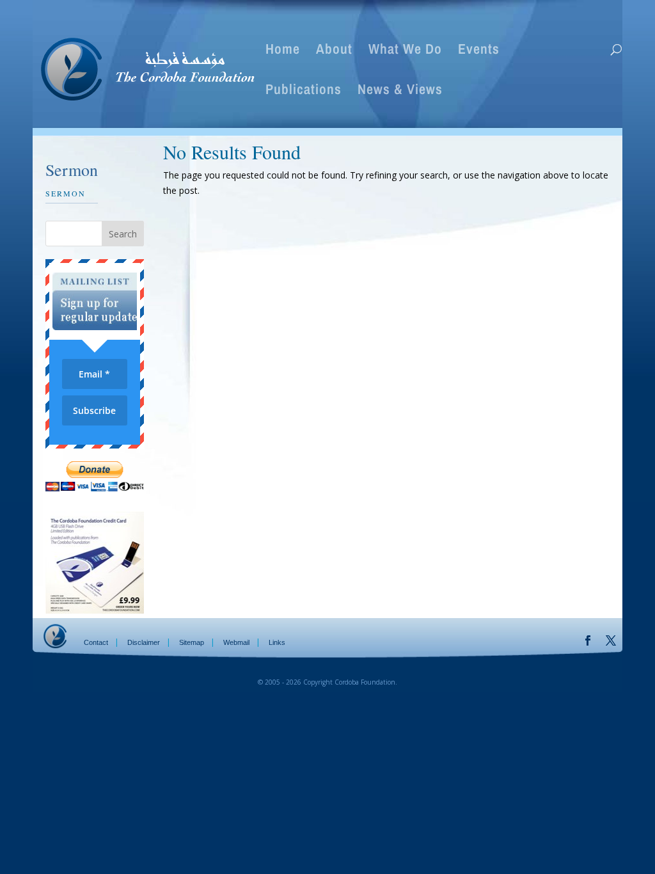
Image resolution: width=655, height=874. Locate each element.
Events (479, 51)
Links (277, 642)
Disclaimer (143, 642)
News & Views (400, 91)
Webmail (236, 642)
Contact (96, 642)
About (334, 51)
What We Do (405, 51)
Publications (303, 91)
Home (282, 51)
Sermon (65, 193)
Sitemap (191, 642)
